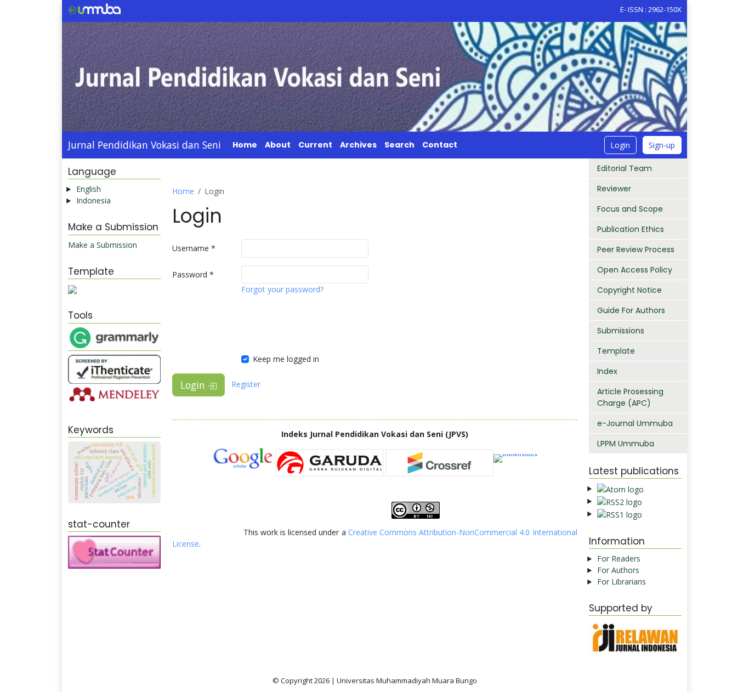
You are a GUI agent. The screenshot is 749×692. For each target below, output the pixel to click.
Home (244, 144)
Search (399, 144)
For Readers (618, 558)
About (278, 144)
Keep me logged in (286, 359)
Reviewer (614, 188)
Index (607, 371)
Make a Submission (102, 245)
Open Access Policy (634, 269)
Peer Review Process (635, 249)
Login (620, 145)
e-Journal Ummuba (635, 423)
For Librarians (621, 581)
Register (245, 384)
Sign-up (662, 145)
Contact (439, 144)
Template (616, 350)
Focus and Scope (630, 208)
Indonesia (93, 200)
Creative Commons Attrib (393, 532)
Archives (358, 144)
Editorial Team (624, 168)
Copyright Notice (629, 290)
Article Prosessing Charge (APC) (630, 397)
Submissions (620, 330)
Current (315, 144)
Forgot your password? (282, 289)
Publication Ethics (630, 229)
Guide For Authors (631, 310)
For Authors (618, 570)
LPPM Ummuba (625, 443)
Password (193, 274)
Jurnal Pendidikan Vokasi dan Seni (144, 144)
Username (193, 248)
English (88, 189)
